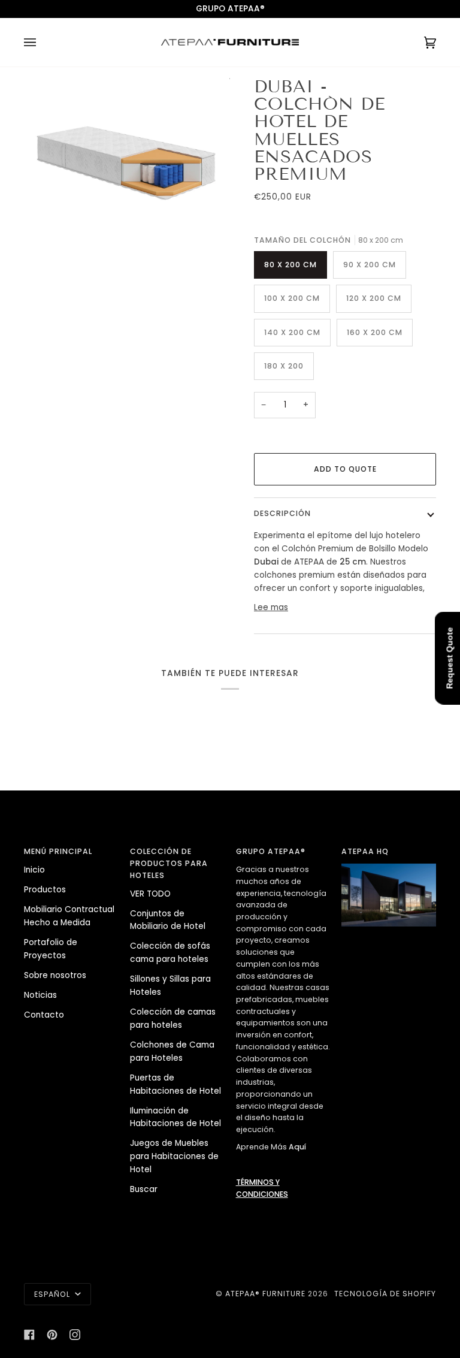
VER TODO (150, 894)
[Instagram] (74, 1334)
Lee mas (271, 607)
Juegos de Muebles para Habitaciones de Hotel (174, 1156)
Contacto (44, 1015)
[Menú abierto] (42, 42)
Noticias (40, 995)
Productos (45, 889)
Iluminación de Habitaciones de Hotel (175, 1117)
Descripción (282, 513)
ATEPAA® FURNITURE (265, 1293)
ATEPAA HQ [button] (365, 851)
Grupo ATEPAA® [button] (270, 851)
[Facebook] (29, 1334)
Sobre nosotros (55, 975)
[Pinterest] (52, 1334)
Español (53, 1294)
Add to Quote (345, 469)
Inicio (34, 870)
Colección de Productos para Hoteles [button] (169, 863)
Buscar (144, 1189)
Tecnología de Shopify (385, 1293)
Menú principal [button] (58, 851)
